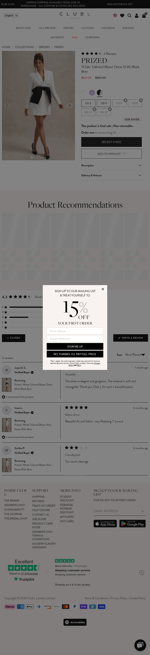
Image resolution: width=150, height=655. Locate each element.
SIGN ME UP (75, 346)
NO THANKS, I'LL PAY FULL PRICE (75, 354)
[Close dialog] (102, 289)
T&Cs (79, 365)
